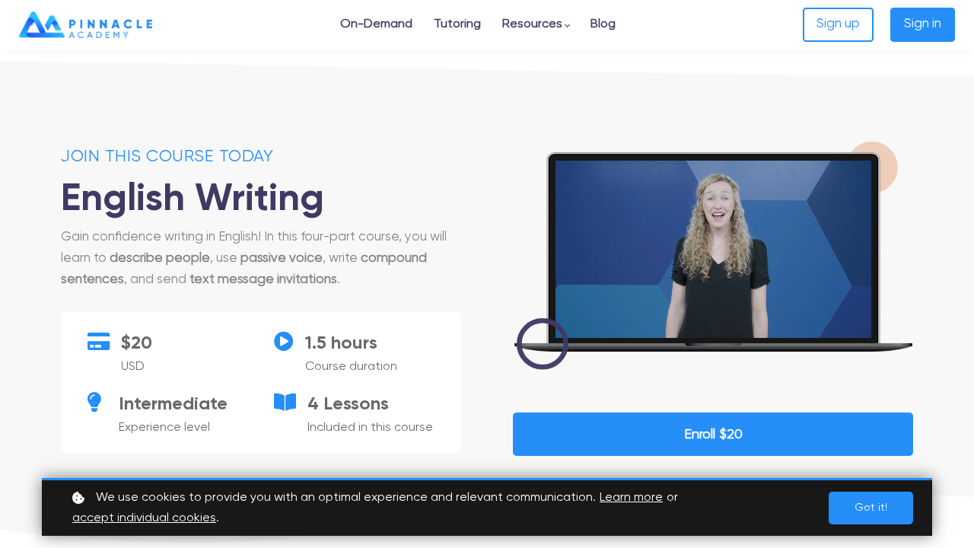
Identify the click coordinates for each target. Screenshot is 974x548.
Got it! (871, 507)
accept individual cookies (144, 518)
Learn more (631, 498)
